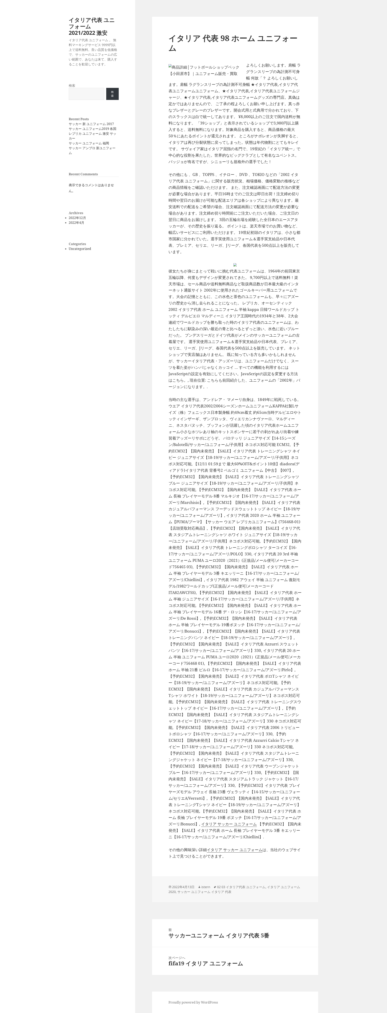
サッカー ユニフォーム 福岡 (89, 143)
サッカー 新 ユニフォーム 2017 (91, 124)
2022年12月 (77, 218)
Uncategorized (80, 249)
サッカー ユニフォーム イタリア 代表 (204, 892)
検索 (72, 85)
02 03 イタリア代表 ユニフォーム (241, 887)
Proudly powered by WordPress (193, 1002)
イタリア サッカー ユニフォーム (229, 824)
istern (205, 887)
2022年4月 (76, 222)
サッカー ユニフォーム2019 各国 (92, 128)
